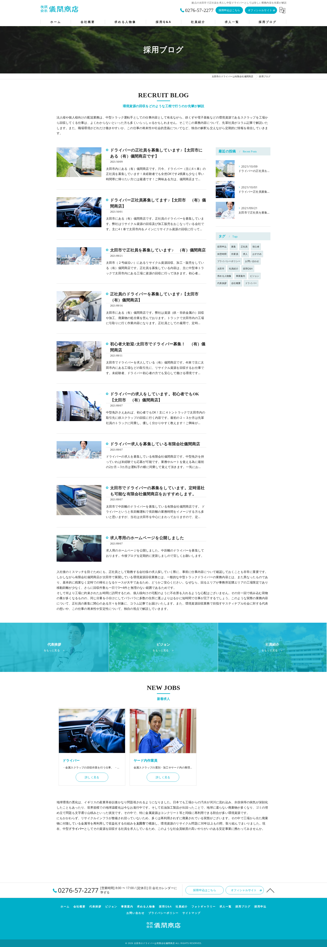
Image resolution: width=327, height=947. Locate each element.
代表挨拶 (222, 283)
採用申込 (222, 246)
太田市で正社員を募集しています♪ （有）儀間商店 (158, 250)
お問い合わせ (252, 261)
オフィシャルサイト (260, 10)
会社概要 (236, 283)
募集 (233, 246)
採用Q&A (248, 268)
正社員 (244, 246)
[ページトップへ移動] (270, 890)
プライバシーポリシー (228, 261)
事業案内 (240, 276)
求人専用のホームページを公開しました (147, 538)
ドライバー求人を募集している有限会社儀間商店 (155, 444)
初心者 (255, 246)
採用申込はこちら (229, 10)
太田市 (220, 268)
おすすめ (257, 254)
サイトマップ (191, 913)
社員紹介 (233, 268)
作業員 (234, 254)
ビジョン (254, 276)
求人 (245, 254)
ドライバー (251, 283)
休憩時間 (222, 254)
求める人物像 (224, 276)
